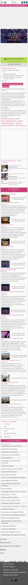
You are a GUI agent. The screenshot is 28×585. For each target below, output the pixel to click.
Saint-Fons (5, 475)
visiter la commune (14, 441)
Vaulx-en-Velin (6, 497)
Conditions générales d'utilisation (14, 572)
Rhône (5, 431)
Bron (3, 488)
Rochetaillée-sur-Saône (9, 535)
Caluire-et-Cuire (7, 455)
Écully (3, 458)
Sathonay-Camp (7, 503)
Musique (12, 84)
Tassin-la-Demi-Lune (8, 469)
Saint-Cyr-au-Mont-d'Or (9, 477)
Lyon (5, 426)
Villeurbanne (6, 452)
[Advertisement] (14, 17)
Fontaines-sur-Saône (8, 512)
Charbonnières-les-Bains (10, 506)
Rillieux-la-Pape (7, 518)
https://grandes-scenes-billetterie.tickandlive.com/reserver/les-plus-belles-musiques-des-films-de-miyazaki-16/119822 (13, 76)
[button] (14, 60)
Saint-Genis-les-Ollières (9, 515)
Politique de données (10, 575)
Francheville (5, 472)
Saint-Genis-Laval (7, 500)
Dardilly (4, 509)
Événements (5, 542)
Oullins (4, 466)
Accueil (3, 539)
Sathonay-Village (7, 532)
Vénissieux (5, 494)
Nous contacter (8, 564)
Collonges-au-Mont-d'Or (10, 491)
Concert (5, 84)
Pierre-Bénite (6, 480)
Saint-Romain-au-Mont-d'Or (11, 521)
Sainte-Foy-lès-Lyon (8, 446)
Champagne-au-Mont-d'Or (11, 461)
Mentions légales (9, 567)
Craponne (4, 529)
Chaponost (5, 526)
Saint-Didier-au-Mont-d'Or (10, 483)
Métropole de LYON (9, 428)
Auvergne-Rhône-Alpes (10, 433)
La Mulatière (5, 449)
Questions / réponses (10, 570)
